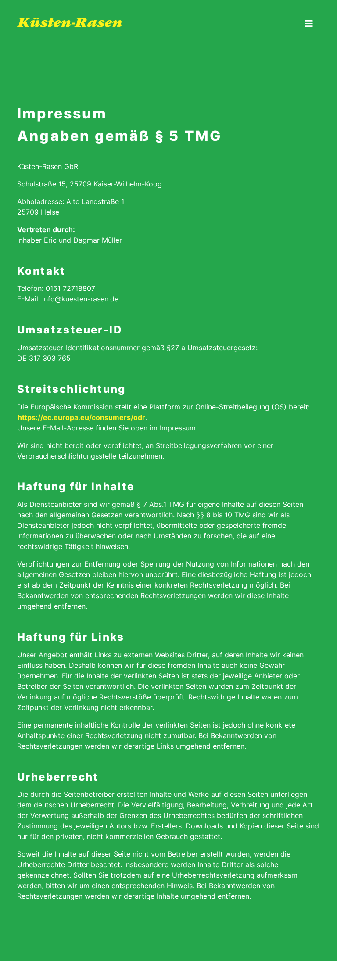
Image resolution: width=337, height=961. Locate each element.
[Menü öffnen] (309, 24)
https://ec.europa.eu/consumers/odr (81, 417)
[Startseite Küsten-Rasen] (122, 5)
